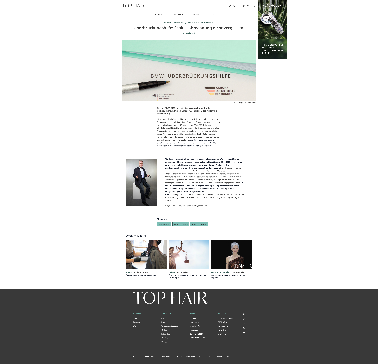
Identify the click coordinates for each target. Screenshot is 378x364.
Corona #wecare (164, 224)
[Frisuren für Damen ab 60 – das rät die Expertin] (231, 254)
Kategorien (165, 334)
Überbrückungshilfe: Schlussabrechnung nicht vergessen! (200, 22)
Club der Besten (167, 342)
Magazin (159, 14)
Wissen (135, 326)
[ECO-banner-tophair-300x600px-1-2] (272, 29)
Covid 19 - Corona (181, 224)
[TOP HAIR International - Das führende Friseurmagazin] (170, 298)
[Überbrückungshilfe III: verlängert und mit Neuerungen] (189, 254)
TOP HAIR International (226, 318)
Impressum (149, 356)
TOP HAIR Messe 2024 (198, 338)
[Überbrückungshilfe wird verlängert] (146, 254)
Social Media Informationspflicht (188, 356)
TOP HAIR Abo (223, 322)
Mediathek (194, 318)
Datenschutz (165, 356)
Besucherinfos (195, 326)
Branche (136, 318)
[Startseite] (133, 5)
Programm (194, 330)
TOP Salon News (167, 338)
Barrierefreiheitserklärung (226, 356)
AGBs (208, 356)
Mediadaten (222, 334)
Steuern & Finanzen (199, 224)
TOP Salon (178, 14)
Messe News (194, 322)
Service (213, 14)
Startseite (155, 22)
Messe (196, 14)
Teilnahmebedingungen (170, 326)
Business (167, 22)
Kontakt (136, 356)
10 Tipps (164, 330)
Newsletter (222, 330)
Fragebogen (165, 322)
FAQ (162, 318)
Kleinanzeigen (223, 326)
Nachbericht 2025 (196, 334)
